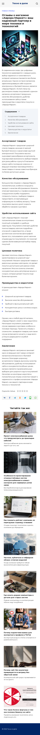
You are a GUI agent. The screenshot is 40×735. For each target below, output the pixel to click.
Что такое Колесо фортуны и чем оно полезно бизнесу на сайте (18, 711)
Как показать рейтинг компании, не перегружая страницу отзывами (19, 521)
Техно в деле (20, 3)
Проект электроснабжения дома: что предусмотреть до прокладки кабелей (19, 438)
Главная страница (8, 11)
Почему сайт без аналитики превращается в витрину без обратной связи (16, 672)
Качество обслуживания (18, 120)
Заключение (13, 133)
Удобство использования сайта (20, 123)
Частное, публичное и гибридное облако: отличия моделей (18, 559)
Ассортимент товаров (17, 116)
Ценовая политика (15, 126)
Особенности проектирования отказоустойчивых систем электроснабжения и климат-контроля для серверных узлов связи (18, 480)
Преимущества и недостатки (20, 129)
